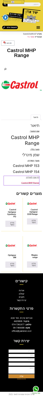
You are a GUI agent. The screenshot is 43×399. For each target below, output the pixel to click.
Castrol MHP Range (30, 183)
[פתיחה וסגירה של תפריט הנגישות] (5, 17)
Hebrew (7, 2)
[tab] (35, 117)
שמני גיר (30, 37)
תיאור (35, 117)
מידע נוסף (34, 221)
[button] (38, 27)
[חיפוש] (5, 4)
